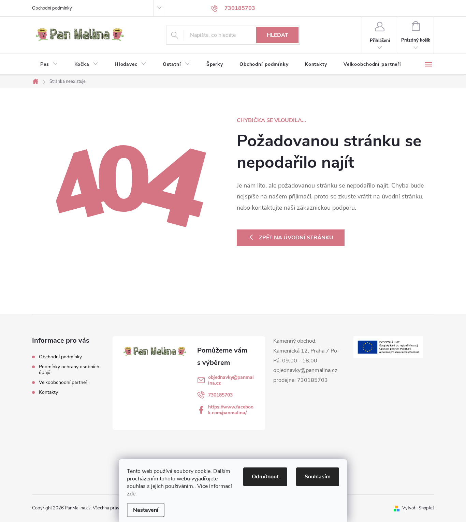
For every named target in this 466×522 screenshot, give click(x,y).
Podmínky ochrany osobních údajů (69, 369)
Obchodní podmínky (52, 8)
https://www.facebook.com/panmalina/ (230, 410)
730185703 (220, 395)
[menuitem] (49, 64)
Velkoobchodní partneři (63, 382)
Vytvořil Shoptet (418, 508)
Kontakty (48, 392)
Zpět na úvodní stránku (296, 237)
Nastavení (145, 510)
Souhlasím (318, 476)
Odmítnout (265, 476)
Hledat (277, 35)
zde (131, 493)
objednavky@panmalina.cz (231, 380)
